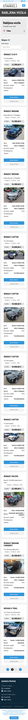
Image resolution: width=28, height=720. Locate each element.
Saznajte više (14, 101)
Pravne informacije (6, 706)
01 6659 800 (7, 688)
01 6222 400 (7, 697)
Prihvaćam (14, 718)
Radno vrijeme (7, 691)
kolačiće (18, 710)
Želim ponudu (14, 97)
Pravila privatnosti (19, 706)
